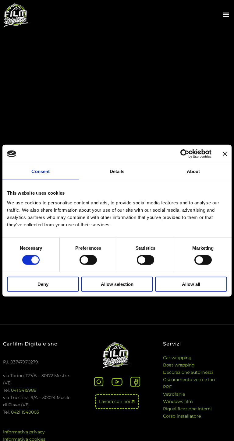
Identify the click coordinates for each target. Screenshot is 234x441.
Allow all (191, 283)
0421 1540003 (25, 412)
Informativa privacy (24, 432)
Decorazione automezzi (188, 372)
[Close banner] (225, 154)
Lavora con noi (115, 401)
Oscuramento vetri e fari (189, 379)
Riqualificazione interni (187, 408)
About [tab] (193, 171)
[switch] (88, 260)
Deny (42, 283)
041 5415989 (24, 390)
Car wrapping (177, 357)
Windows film (178, 401)
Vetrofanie (174, 394)
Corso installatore (182, 416)
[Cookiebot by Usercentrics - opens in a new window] (184, 153)
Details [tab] (117, 171)
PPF (167, 387)
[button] (226, 15)
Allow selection (117, 283)
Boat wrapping (179, 365)
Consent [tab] (40, 171)
